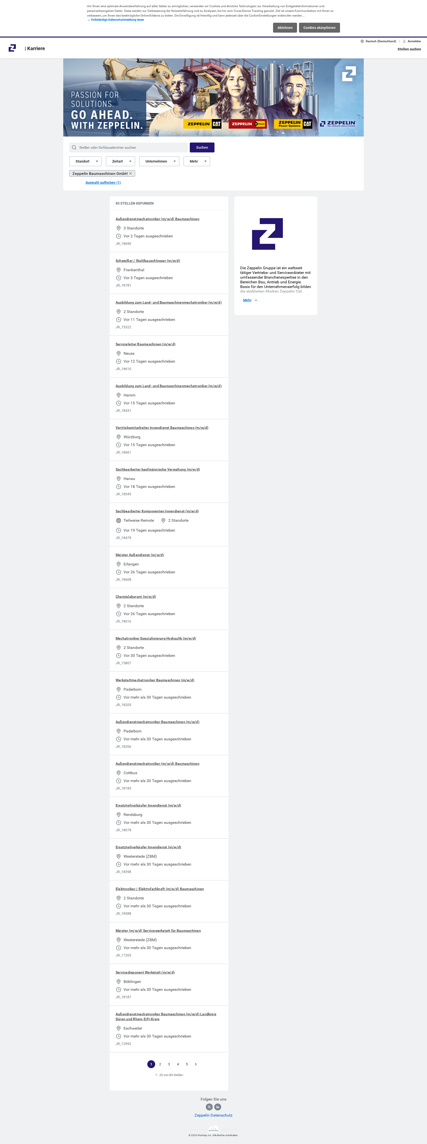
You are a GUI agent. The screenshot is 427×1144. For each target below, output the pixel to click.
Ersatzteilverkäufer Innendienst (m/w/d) (148, 805)
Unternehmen (156, 161)
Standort (82, 161)
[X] (209, 1106)
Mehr (194, 161)
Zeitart (117, 161)
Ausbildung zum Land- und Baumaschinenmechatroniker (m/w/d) (169, 302)
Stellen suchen (409, 49)
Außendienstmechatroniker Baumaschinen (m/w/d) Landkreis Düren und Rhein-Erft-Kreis (166, 1016)
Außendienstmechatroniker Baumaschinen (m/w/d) (157, 722)
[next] (196, 1064)
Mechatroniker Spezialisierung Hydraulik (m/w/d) (156, 638)
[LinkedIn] (217, 1106)
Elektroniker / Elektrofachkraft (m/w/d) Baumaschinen (160, 889)
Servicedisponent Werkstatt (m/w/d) (145, 972)
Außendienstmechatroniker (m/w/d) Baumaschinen (157, 219)
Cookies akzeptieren (319, 28)
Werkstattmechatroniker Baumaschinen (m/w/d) (155, 680)
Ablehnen (285, 28)
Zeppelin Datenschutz (213, 1115)
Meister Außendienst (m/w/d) (140, 555)
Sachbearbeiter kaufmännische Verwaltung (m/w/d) (158, 469)
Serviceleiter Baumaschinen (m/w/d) (145, 344)
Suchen (202, 147)
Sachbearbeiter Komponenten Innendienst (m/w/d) (157, 511)
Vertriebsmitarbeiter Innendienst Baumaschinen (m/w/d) (162, 428)
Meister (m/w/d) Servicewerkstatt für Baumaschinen (158, 931)
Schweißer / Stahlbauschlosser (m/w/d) (148, 261)
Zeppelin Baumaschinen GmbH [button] (100, 173)
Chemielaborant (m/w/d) (136, 597)
